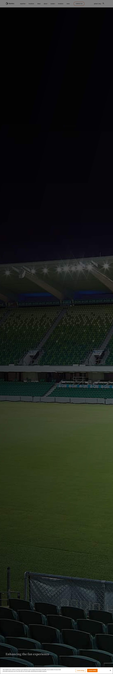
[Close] (110, 670)
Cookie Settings (80, 670)
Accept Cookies (92, 670)
